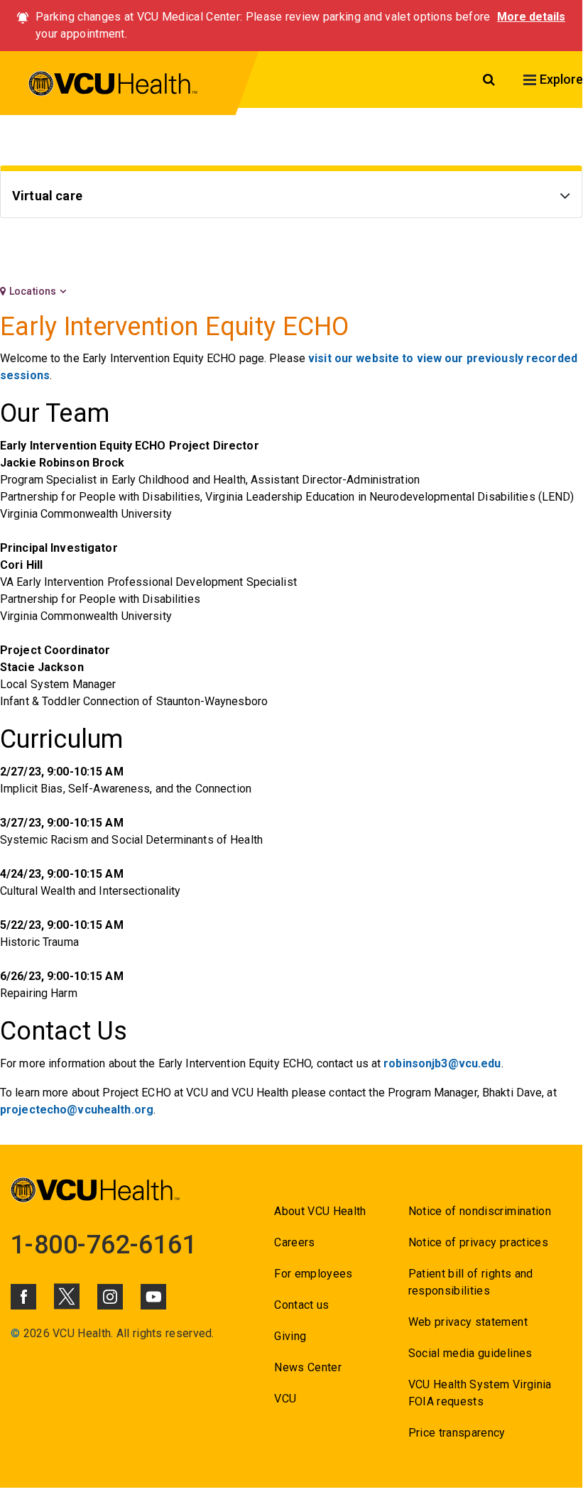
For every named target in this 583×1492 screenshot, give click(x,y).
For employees (313, 1273)
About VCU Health (320, 1211)
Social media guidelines (470, 1353)
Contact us (301, 1305)
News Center (308, 1367)
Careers (294, 1242)
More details (531, 16)
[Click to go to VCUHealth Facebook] (23, 1296)
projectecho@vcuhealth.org (76, 1109)
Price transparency (457, 1432)
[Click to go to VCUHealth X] (67, 1296)
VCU (285, 1398)
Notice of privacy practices (478, 1242)
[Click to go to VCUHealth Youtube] (153, 1296)
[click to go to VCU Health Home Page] (113, 86)
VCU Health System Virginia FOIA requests (480, 1393)
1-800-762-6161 (104, 1245)
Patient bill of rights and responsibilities (470, 1282)
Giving (290, 1336)
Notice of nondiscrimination (479, 1211)
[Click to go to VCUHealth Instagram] (110, 1296)
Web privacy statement (468, 1322)
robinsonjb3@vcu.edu (442, 1063)
